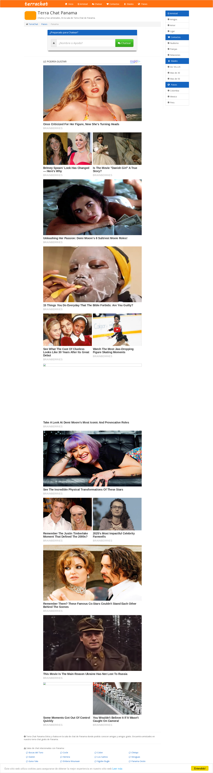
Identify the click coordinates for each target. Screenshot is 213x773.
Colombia (174, 90)
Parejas (173, 49)
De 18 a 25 (175, 66)
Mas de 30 (175, 72)
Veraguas (135, 756)
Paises (144, 4)
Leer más (117, 768)
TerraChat (33, 24)
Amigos (173, 19)
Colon (100, 752)
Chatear (98, 4)
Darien (31, 756)
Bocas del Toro (35, 752)
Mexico (173, 96)
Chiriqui (134, 752)
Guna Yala (33, 761)
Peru (172, 102)
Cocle (65, 752)
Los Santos (102, 756)
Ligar (172, 31)
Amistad (83, 4)
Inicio (70, 4)
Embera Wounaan (71, 761)
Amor (172, 25)
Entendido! (200, 768)
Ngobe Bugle (103, 761)
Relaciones (175, 55)
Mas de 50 (175, 78)
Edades (130, 4)
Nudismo (174, 43)
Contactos (114, 4)
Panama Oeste (138, 761)
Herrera (66, 756)
